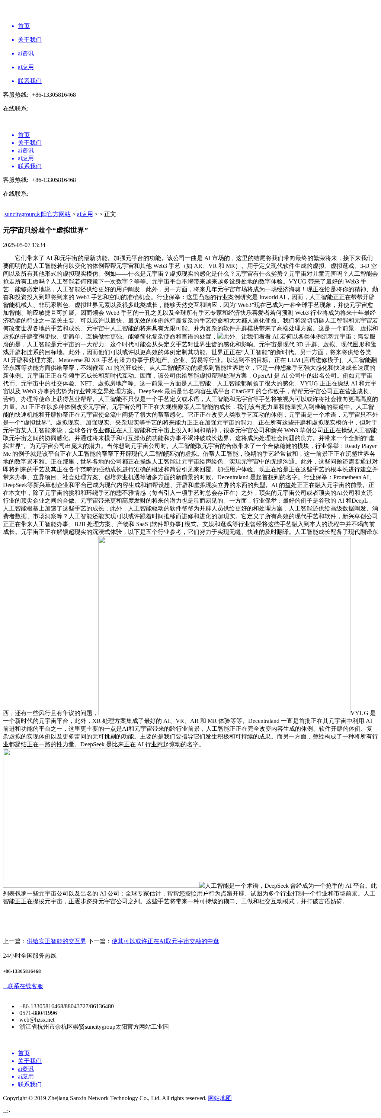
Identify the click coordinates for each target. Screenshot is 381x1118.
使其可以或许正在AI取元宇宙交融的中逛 (165, 941)
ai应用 (85, 214)
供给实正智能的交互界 (56, 941)
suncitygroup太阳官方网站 (37, 214)
